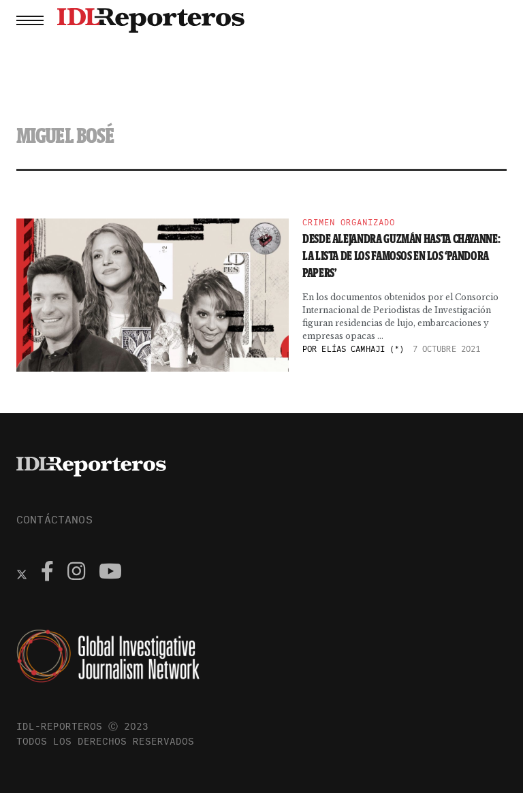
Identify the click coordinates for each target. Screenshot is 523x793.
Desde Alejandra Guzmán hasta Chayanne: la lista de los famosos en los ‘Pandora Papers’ (401, 255)
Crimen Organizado (348, 223)
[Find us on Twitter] (21, 573)
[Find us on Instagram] (76, 573)
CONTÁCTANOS (54, 519)
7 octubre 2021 (447, 349)
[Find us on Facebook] (47, 573)
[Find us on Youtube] (110, 573)
